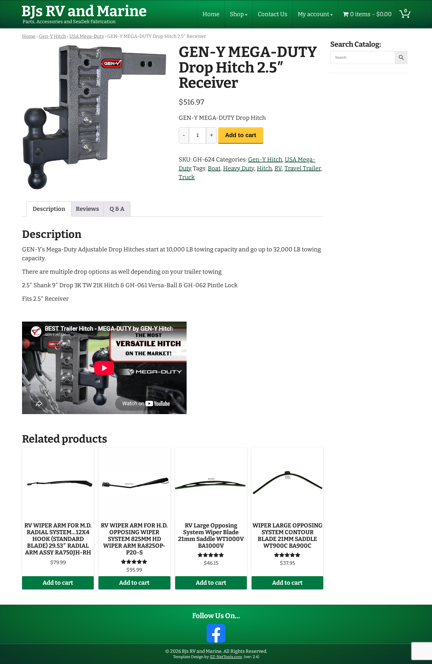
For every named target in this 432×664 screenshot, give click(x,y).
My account (313, 14)
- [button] (183, 135)
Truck (187, 177)
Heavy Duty (238, 168)
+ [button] (211, 135)
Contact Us (272, 14)
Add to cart (240, 135)
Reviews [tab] (87, 209)
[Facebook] (216, 633)
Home (211, 14)
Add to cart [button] (58, 582)
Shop (237, 14)
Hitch (264, 168)
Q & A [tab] (117, 209)
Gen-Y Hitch (52, 36)
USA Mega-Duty (86, 36)
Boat (214, 168)
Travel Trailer (302, 168)
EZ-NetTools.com (226, 657)
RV (278, 168)
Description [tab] (49, 209)
